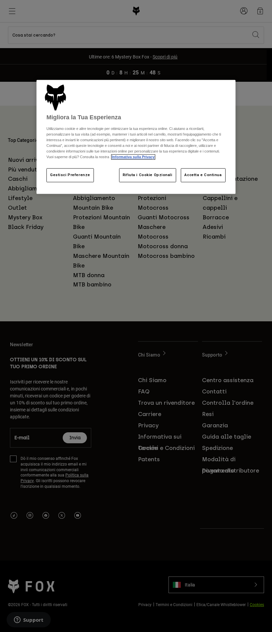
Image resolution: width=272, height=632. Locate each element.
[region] (136, 137)
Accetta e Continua (203, 175)
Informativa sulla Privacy (133, 157)
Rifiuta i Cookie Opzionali (147, 175)
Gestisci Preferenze (70, 175)
